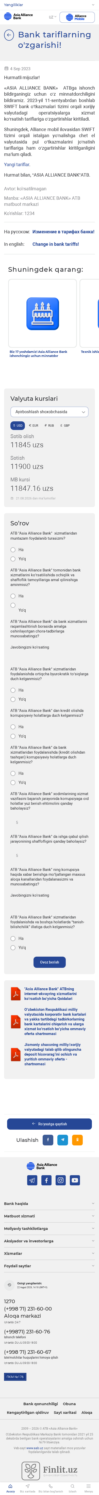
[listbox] (49, 412)
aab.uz (18, 17)
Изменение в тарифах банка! (63, 231)
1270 (9, 1301)
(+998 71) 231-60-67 (27, 1352)
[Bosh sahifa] (9, 35)
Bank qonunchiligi (40, 1404)
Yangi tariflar (16, 164)
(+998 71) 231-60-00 (28, 1309)
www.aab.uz (34, 1448)
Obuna (69, 1404)
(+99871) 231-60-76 (27, 1332)
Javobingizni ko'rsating (29, 647)
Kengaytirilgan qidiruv (28, 1413)
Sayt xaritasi (65, 1413)
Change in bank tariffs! (55, 244)
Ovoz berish (49, 962)
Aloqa (86, 1413)
